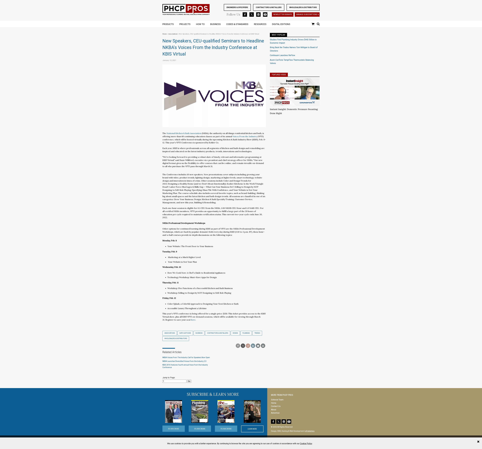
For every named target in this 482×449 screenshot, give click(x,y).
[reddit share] (248, 346)
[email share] (258, 346)
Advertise (275, 413)
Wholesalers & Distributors (303, 7)
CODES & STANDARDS (237, 24)
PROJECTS (184, 24)
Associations (172, 34)
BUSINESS (215, 24)
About (273, 409)
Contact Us (276, 406)
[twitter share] (243, 346)
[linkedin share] (253, 346)
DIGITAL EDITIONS (281, 24)
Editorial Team (277, 400)
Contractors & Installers (269, 7)
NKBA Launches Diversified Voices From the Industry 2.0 (184, 361)
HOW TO (200, 24)
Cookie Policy (306, 443)
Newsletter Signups (282, 14)
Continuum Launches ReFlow (282, 55)
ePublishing (309, 431)
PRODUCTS (168, 24)
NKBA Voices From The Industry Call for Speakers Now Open (186, 357)
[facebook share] (238, 346)
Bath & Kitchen (185, 333)
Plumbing (246, 333)
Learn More (252, 429)
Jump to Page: (168, 377)
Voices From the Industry (245, 136)
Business (199, 333)
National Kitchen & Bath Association (184, 133)
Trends (257, 333)
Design (235, 333)
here (193, 320)
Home (164, 34)
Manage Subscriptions (306, 14)
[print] (263, 346)
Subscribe (173, 428)
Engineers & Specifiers (237, 7)
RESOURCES (260, 24)
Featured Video (279, 74)
